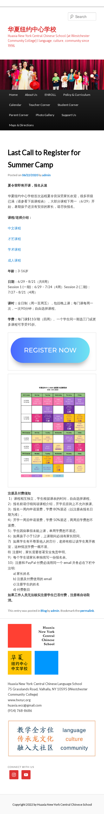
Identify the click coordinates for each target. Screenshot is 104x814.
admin (46, 175)
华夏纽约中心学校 (32, 29)
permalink (87, 611)
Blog (44, 611)
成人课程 (14, 260)
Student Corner (68, 105)
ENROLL (50, 95)
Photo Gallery (45, 115)
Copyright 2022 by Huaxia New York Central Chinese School (52, 804)
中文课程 (14, 228)
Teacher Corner (39, 105)
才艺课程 (14, 239)
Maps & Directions (21, 125)
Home (13, 95)
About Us (31, 95)
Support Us (69, 115)
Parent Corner (19, 115)
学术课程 (14, 249)
